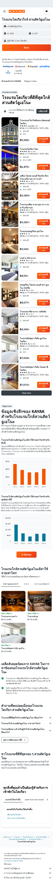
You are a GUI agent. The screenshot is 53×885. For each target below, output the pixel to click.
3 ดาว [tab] (26, 584)
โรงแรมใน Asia (28, 837)
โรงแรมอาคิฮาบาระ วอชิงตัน (33, 311)
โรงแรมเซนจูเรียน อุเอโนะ (31, 231)
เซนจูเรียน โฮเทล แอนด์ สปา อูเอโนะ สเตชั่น (34, 286)
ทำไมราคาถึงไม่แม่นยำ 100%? (17, 877)
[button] (4, 11)
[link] (26, 555)
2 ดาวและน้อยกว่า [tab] (42, 584)
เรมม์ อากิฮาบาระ (28, 258)
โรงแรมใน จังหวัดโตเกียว (17, 839)
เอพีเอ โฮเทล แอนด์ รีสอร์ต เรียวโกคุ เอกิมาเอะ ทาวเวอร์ (34, 177)
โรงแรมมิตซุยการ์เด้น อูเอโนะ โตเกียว (33, 340)
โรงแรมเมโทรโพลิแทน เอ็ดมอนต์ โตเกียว (35, 122)
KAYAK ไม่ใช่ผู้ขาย (12, 868)
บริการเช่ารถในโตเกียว (16, 818)
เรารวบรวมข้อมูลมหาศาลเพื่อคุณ (19, 873)
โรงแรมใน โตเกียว (35, 839)
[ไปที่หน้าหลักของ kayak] (17, 11)
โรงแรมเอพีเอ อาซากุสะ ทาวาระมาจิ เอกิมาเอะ (34, 206)
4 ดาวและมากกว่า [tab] (10, 584)
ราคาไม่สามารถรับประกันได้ (13, 861)
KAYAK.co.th (7, 837)
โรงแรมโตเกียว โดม (29, 149)
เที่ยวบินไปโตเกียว (14, 814)
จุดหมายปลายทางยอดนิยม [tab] (35, 799)
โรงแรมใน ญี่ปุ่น (41, 837)
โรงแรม (17, 837)
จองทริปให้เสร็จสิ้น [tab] (13, 799)
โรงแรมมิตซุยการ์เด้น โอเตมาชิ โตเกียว (34, 368)
